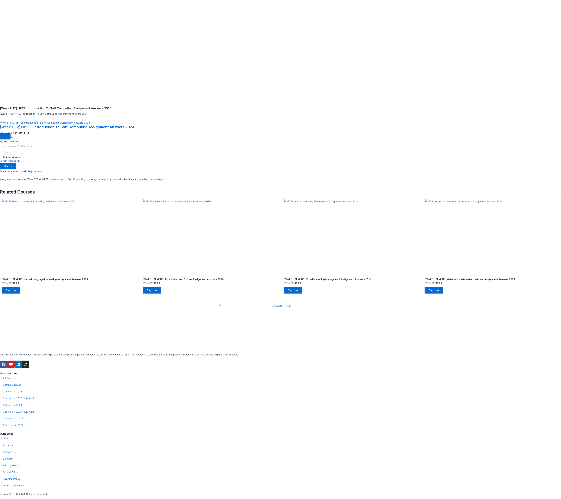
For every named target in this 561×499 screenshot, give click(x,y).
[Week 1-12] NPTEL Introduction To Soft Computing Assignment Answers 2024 (67, 127)
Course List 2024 (12, 404)
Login (6, 438)
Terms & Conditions (14, 485)
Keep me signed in (11, 157)
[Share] (551, 3)
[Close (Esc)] (558, 3)
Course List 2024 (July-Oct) (18, 411)
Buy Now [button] (11, 290)
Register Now (35, 171)
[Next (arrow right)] (556, 249)
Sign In (8, 166)
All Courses (9, 378)
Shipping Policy (11, 478)
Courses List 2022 (13, 425)
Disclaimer (8, 458)
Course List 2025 (12, 391)
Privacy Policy (11, 465)
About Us (8, 445)
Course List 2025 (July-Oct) (18, 398)
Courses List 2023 (13, 418)
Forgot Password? (10, 160)
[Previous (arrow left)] (5, 249)
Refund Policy (10, 472)
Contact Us (9, 452)
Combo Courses (12, 384)
